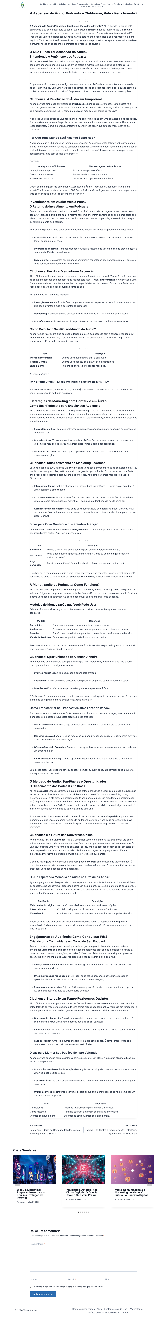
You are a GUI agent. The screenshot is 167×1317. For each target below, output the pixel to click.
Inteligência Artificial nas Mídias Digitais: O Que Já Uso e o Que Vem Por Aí (81, 1192)
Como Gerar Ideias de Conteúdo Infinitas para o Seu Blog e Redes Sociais (55, 1129)
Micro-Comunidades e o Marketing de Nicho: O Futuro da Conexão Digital (131, 1192)
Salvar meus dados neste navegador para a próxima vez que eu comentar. (67, 1286)
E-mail (72, 1279)
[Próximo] (149, 1182)
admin (22, 1202)
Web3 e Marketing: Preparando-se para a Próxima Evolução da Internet (31, 1193)
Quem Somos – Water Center (96, 1309)
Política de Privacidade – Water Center (108, 1312)
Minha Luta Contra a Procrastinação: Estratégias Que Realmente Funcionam (112, 1129)
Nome (35, 1279)
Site (107, 1279)
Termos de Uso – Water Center (127, 1309)
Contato (76, 1309)
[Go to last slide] (17, 1182)
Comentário (38, 1244)
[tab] (78, 1212)
